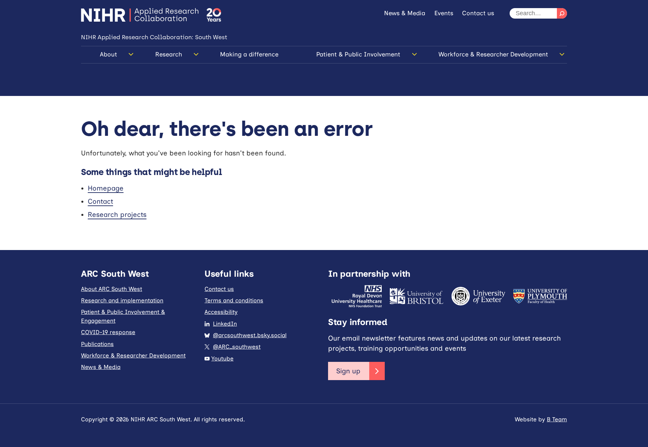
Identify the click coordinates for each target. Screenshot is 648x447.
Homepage (106, 188)
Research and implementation (122, 300)
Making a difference (249, 54)
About (108, 54)
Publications (97, 344)
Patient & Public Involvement (358, 54)
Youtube (222, 358)
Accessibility (221, 311)
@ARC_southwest (237, 346)
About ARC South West (111, 288)
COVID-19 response (108, 332)
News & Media (404, 13)
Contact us (478, 13)
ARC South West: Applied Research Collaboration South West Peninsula (139, 15)
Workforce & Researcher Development (493, 54)
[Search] (562, 13)
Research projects (117, 214)
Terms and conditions (234, 300)
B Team (557, 419)
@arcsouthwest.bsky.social (250, 335)
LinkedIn (225, 323)
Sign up (348, 371)
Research (168, 54)
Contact (100, 201)
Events (443, 13)
